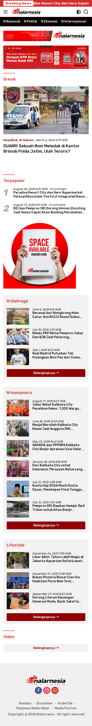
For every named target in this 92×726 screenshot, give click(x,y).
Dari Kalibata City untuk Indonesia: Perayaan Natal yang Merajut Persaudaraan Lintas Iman (57, 467)
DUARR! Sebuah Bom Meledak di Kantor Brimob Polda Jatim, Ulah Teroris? (41, 149)
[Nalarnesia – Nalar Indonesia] (25, 12)
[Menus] (6, 12)
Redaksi (25, 703)
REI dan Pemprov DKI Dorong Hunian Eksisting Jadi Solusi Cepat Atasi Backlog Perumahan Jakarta (49, 210)
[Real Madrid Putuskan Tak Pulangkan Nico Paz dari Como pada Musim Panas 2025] (18, 356)
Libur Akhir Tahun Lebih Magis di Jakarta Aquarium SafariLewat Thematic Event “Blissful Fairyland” (58, 559)
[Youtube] (55, 691)
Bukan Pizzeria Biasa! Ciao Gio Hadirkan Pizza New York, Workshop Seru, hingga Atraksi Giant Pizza (56, 579)
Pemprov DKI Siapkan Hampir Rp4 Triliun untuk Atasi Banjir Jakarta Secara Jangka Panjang (58, 508)
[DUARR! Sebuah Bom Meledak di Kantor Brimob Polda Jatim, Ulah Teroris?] (46, 110)
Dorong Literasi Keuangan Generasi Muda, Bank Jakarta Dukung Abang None (55, 600)
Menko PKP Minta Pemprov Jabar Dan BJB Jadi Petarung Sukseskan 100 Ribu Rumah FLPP (58, 335)
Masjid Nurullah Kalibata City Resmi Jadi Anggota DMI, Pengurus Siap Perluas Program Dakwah (57, 427)
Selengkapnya (44, 373)
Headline (10, 140)
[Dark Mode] (78, 12)
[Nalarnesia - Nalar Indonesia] (46, 680)
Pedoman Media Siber (33, 708)
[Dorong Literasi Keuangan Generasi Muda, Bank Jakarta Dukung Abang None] (18, 601)
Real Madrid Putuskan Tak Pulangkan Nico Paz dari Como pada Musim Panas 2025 (56, 356)
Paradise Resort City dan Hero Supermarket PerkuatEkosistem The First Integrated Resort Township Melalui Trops (50, 195)
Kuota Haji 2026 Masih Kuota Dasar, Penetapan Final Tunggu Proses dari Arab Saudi (57, 488)
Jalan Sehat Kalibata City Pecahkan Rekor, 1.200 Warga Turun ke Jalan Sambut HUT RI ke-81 (56, 407)
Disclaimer (44, 703)
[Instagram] (46, 691)
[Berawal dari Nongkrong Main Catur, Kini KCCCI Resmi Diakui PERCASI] (18, 316)
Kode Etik (65, 703)
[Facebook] (38, 691)
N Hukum (26, 140)
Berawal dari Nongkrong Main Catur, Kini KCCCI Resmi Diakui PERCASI (55, 315)
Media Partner (65, 708)
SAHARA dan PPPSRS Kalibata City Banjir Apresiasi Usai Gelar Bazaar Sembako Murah (57, 447)
